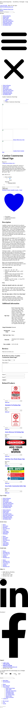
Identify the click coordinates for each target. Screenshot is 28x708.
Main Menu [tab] (5, 680)
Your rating (5, 360)
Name (4, 374)
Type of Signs (6, 686)
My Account (6, 701)
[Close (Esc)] (4, 706)
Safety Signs (6, 18)
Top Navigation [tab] (6, 681)
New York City (6, 528)
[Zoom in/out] (0, 706)
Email (20, 190)
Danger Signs (6, 17)
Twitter (8, 190)
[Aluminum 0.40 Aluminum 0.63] (12, 183)
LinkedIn (12, 190)
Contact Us (5, 554)
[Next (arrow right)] (2, 707)
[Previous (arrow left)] (0, 707)
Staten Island (6, 532)
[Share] (3, 706)
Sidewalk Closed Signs (8, 21)
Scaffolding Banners (7, 23)
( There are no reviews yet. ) (8, 163)
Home (4, 551)
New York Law (6, 553)
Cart (4, 702)
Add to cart (5, 188)
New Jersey (5, 526)
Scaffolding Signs (10, 692)
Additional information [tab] (10, 217)
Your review (5, 362)
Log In (4, 703)
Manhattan (5, 533)
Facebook (4, 190)
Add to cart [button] (7, 402)
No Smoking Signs (7, 19)
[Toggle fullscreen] (2, 706)
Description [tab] (7, 216)
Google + (17, 190)
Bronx (4, 524)
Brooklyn (5, 527)
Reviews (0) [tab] (8, 219)
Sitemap (5, 556)
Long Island (5, 531)
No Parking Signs (7, 25)
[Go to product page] (15, 393)
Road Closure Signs (7, 22)
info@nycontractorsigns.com (6, 6)
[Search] (14, 12)
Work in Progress (7, 15)
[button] (1, 10)
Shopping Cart (6, 552)
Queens (4, 529)
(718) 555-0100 (3, 5)
